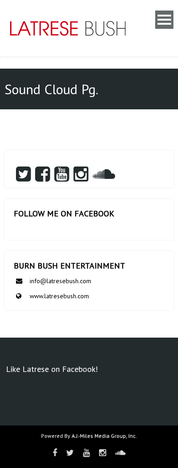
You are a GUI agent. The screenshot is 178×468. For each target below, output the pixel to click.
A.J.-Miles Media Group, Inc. (104, 435)
